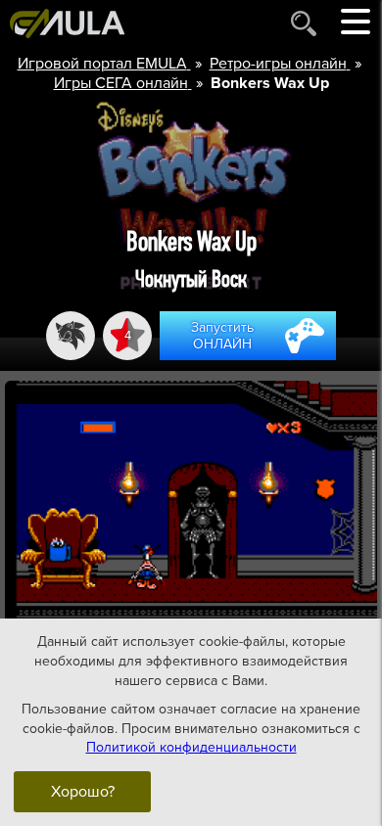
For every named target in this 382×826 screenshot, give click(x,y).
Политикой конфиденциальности (191, 747)
